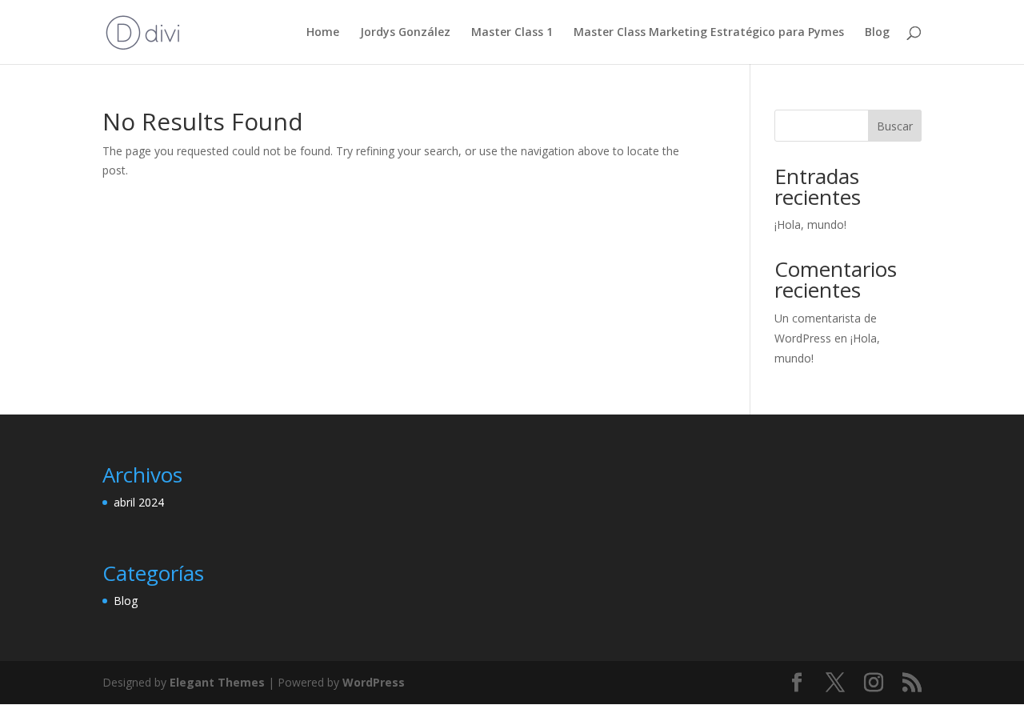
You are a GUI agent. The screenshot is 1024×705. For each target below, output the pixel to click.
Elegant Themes (217, 682)
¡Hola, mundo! (810, 224)
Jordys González (405, 32)
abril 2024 (139, 502)
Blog (877, 32)
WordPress (373, 682)
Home (322, 32)
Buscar (895, 126)
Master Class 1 (512, 32)
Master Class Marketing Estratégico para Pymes (709, 32)
